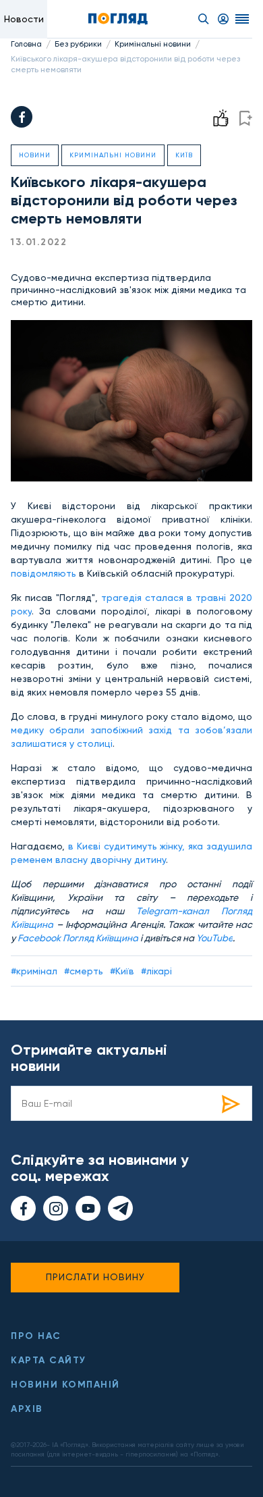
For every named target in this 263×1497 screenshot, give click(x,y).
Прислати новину (95, 1276)
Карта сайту (48, 1360)
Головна (26, 44)
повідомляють (43, 573)
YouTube (214, 938)
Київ (184, 155)
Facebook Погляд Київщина (78, 938)
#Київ (122, 971)
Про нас (36, 1336)
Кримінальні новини (153, 44)
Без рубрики (78, 44)
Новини (35, 155)
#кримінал (34, 971)
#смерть (83, 971)
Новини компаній (65, 1384)
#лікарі (156, 971)
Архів (27, 1409)
